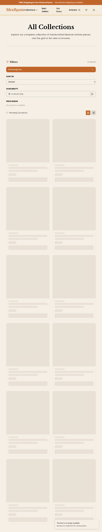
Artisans (73, 9)
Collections (29, 9)
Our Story (59, 10)
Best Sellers (45, 10)
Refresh (93, 62)
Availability (12, 89)
